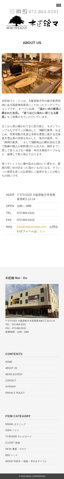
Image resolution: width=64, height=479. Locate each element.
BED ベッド (11, 455)
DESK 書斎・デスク (15, 449)
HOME (8, 362)
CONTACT (10, 380)
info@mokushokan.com (32, 226)
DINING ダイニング (15, 424)
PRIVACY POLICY (15, 393)
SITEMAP (10, 386)
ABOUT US (11, 368)
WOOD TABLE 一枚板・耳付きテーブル (26, 461)
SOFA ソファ (12, 430)
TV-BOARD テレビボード (18, 436)
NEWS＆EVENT (13, 374)
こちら (41, 231)
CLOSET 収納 (12, 442)
